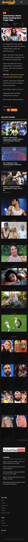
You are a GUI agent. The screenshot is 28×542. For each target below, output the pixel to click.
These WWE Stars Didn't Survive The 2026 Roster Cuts (5, 358)
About (2, 520)
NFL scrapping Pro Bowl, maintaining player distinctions (12, 163)
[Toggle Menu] (21, 2)
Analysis (3, 503)
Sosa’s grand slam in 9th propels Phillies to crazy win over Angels (14, 472)
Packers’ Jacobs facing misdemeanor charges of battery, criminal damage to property (13, 139)
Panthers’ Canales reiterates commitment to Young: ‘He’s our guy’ (13, 188)
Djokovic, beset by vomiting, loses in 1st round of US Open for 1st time (14, 462)
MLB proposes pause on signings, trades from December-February (14, 483)
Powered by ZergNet (22, 440)
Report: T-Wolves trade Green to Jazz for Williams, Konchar (14, 478)
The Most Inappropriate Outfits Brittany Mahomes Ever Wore (7, 433)
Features (3, 508)
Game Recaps (4, 505)
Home (4, 9)
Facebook (14, 109)
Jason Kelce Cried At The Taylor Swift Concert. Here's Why (20, 408)
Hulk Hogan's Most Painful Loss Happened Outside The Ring (20, 358)
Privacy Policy (4, 525)
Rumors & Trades (5, 512)
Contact (3, 523)
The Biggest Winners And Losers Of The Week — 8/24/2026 (6, 408)
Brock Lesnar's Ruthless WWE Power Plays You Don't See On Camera (20, 433)
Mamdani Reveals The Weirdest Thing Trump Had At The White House (7, 383)
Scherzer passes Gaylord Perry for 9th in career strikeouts (14, 467)
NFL (8, 9)
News (2, 500)
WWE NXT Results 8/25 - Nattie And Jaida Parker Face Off (20, 382)
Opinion (3, 510)
